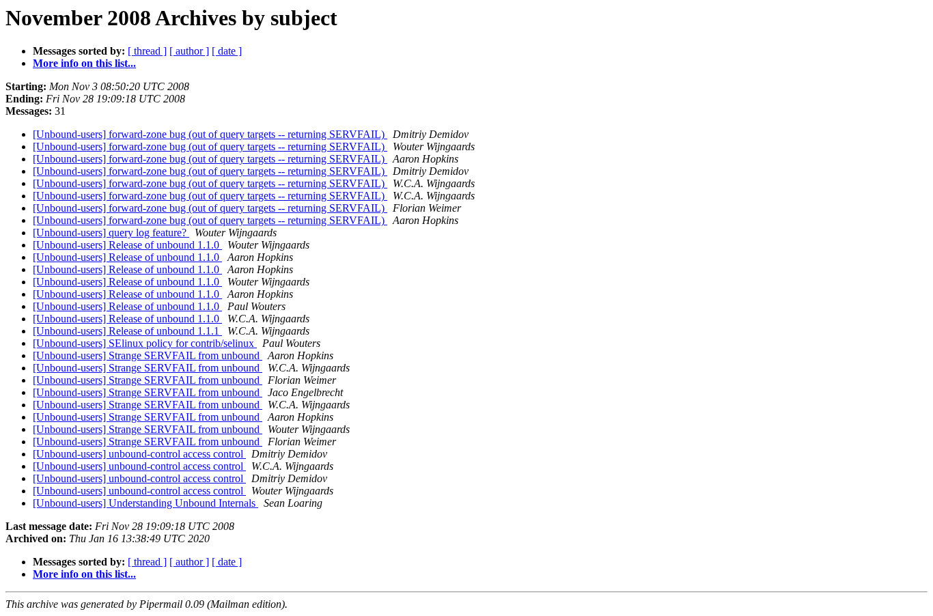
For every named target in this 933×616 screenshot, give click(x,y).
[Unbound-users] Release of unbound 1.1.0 (127, 245)
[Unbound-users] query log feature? (111, 232)
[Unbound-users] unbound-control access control (139, 454)
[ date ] (227, 51)
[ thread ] (147, 51)
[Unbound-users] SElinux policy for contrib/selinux (145, 343)
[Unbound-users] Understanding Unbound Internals (145, 503)
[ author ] (189, 51)
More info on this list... (84, 63)
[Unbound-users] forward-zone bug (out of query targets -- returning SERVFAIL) (210, 134)
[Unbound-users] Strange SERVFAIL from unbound (147, 355)
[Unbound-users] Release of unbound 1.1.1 (127, 331)
